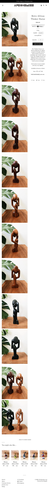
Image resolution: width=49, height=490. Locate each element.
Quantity (34, 39)
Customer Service (6, 483)
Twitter (21, 481)
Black (40, 32)
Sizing (3, 486)
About (3, 481)
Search (3, 479)
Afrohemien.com (43, 479)
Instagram (21, 483)
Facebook (21, 479)
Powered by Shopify (42, 481)
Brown (35, 32)
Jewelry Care (5, 484)
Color (38, 30)
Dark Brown (38, 35)
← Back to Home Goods (24, 439)
